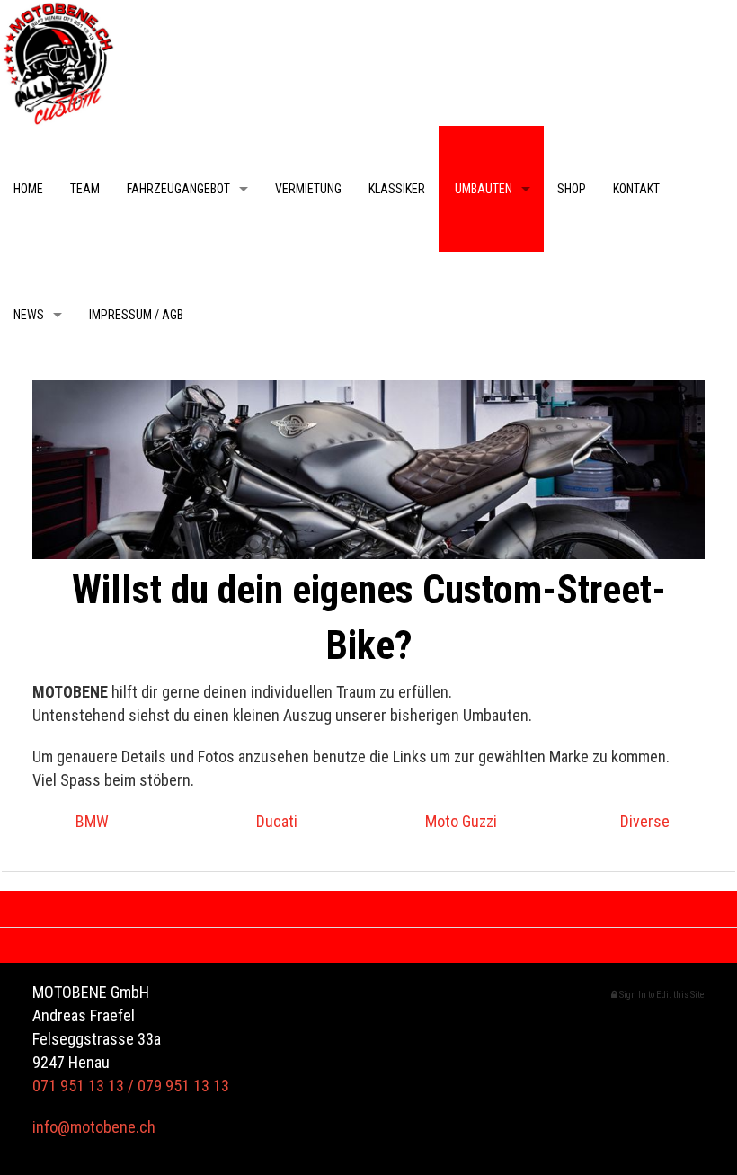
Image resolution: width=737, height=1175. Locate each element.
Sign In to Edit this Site (661, 995)
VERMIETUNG (308, 189)
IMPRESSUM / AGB (136, 314)
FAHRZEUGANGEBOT (178, 189)
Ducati (276, 821)
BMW (92, 821)
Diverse (645, 821)
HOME (28, 189)
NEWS (28, 314)
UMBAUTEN (482, 189)
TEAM (85, 189)
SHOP (571, 189)
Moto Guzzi (461, 821)
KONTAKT (636, 189)
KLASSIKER (396, 189)
